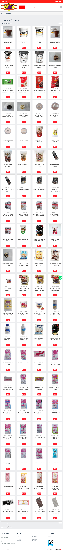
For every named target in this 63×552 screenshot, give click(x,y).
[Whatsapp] (60, 278)
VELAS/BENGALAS (35, 540)
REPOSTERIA (34, 539)
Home (2, 13)
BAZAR (18, 538)
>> (10, 526)
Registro (60, 1)
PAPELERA (34, 538)
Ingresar (49, 536)
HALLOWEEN (34, 536)
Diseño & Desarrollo (51, 549)
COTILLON (19, 539)
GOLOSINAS (19, 540)
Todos (18, 536)
